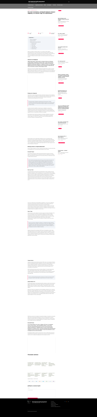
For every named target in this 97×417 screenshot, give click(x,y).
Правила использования (54, 404)
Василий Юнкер (34, 48)
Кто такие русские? (61, 61)
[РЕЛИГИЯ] (63, 134)
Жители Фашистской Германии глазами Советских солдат (63, 19)
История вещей (30, 7)
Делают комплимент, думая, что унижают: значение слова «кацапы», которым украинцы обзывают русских (63, 76)
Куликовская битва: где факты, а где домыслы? (62, 91)
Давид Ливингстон (34, 47)
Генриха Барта (34, 46)
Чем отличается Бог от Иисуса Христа (62, 137)
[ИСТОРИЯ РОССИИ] (63, 45)
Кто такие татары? (61, 33)
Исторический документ (36, 1)
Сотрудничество (53, 405)
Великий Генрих (34, 43)
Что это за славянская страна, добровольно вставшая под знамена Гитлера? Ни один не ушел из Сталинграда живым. (63, 107)
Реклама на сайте (53, 403)
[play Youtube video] (41, 83)
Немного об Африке (33, 39)
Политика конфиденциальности (55, 406)
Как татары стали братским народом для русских (63, 122)
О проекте (52, 401)
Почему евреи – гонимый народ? (62, 151)
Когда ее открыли (33, 40)
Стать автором (53, 402)
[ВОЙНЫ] (63, 16)
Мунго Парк (33, 45)
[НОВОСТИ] (63, 104)
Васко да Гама (34, 44)
